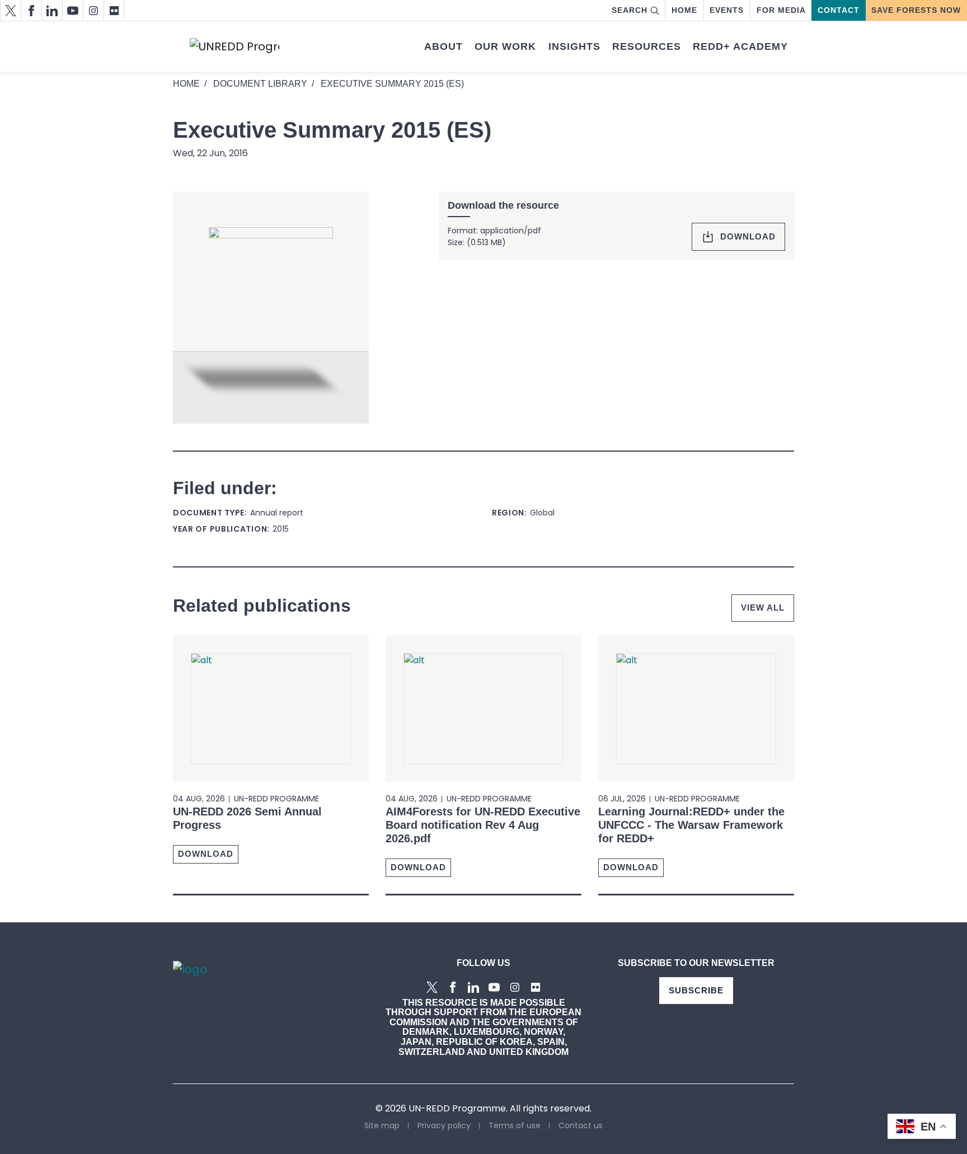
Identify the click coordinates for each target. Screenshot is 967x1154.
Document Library (260, 83)
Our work (505, 46)
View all (763, 607)
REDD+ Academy (740, 46)
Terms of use (515, 1125)
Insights (574, 46)
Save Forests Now (916, 10)
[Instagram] (93, 10)
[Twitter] (10, 10)
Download (205, 854)
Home (684, 10)
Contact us (580, 1125)
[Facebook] (31, 10)
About (443, 46)
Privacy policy (444, 1125)
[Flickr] (114, 10)
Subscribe (696, 990)
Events (727, 10)
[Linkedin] (51, 10)
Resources (646, 46)
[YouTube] (72, 10)
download (748, 236)
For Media (781, 10)
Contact (839, 10)
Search (629, 10)
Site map (382, 1125)
